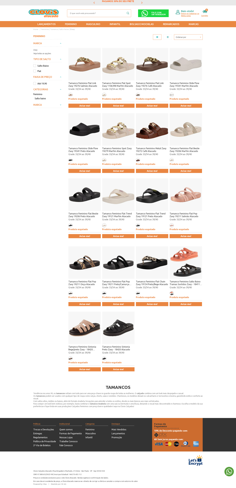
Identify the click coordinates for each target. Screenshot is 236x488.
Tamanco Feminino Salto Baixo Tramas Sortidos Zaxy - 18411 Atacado (185, 283)
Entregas (37, 433)
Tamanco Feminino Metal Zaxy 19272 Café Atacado (151, 149)
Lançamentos (46, 24)
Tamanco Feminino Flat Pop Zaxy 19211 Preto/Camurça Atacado (116, 283)
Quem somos (66, 429)
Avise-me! (84, 105)
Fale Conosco (66, 445)
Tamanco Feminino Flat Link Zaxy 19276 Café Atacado (150, 84)
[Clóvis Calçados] (44, 13)
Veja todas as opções (42, 53)
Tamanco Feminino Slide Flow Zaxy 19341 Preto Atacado (83, 149)
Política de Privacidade (44, 441)
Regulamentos (40, 437)
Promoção (117, 437)
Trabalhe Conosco (68, 441)
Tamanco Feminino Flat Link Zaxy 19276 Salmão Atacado (82, 84)
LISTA (167, 37)
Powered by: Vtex (40, 484)
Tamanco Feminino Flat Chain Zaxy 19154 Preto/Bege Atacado (152, 282)
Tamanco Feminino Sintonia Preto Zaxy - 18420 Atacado (116, 348)
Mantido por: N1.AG (58, 484)
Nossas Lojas (66, 437)
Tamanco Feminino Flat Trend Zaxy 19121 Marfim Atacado (117, 215)
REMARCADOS (171, 24)
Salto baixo (64, 29)
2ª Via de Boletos (42, 445)
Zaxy (72, 29)
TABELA (157, 37)
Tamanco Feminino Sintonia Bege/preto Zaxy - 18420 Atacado (82, 348)
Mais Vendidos (119, 429)
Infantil (115, 24)
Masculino (93, 24)
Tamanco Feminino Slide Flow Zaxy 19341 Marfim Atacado (184, 84)
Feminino (71, 24)
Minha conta (186, 16)
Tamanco (54, 29)
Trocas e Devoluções (43, 429)
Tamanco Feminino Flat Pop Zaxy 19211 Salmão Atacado (184, 215)
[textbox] (99, 13)
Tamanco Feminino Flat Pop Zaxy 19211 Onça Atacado (82, 282)
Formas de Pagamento (70, 433)
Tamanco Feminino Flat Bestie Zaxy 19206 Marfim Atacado (184, 149)
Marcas (194, 24)
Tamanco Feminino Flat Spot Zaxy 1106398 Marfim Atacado (117, 84)
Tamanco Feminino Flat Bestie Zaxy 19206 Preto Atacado (83, 215)
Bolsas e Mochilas (142, 24)
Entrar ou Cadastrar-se (190, 13)
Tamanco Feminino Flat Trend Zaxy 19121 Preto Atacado (151, 215)
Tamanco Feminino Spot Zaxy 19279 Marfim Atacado (117, 149)
